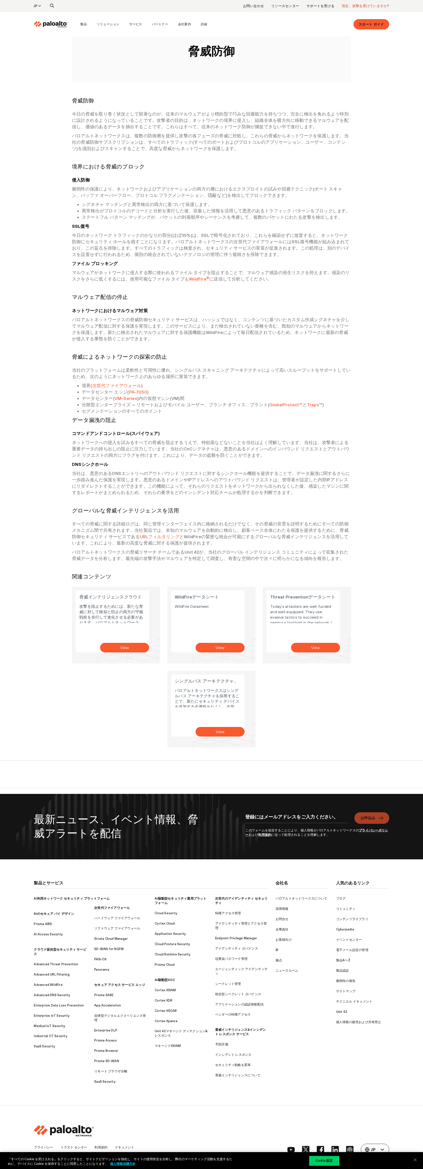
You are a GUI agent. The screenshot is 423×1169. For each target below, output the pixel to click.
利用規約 (264, 835)
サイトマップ (345, 991)
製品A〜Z (343, 960)
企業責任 (282, 929)
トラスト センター (74, 1147)
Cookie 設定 (324, 1160)
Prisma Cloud (165, 964)
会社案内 (184, 24)
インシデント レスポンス (233, 1054)
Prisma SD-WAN (106, 1061)
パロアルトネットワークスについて (301, 898)
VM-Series (126, 398)
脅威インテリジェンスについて (237, 1075)
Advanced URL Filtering (51, 974)
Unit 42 (341, 1012)
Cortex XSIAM (165, 990)
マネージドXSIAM (168, 1046)
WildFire (199, 278)
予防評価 (221, 1044)
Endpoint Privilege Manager (236, 938)
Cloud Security (166, 913)
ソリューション (108, 24)
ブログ (341, 898)
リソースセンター (285, 6)
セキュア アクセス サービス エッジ (119, 985)
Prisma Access (105, 1040)
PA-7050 (138, 391)
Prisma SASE (103, 995)
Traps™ (314, 404)
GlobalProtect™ (285, 404)
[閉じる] (415, 1160)
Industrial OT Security (50, 1036)
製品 (83, 24)
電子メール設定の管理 (352, 950)
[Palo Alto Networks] (51, 24)
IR (277, 950)
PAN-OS (100, 959)
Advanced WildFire (48, 985)
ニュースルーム (287, 970)
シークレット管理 (228, 984)
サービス (135, 24)
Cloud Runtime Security (172, 954)
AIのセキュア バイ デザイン (54, 913)
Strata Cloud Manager (111, 938)
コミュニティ (345, 909)
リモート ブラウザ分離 (110, 1071)
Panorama (101, 969)
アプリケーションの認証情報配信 (239, 1004)
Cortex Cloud (165, 923)
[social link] (291, 1149)
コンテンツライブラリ (352, 919)
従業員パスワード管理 (231, 959)
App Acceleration (107, 1005)
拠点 (279, 960)
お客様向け (284, 939)
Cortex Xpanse (166, 1021)
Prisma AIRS (43, 924)
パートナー (160, 24)
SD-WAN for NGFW (109, 949)
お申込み (368, 818)
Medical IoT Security (49, 1026)
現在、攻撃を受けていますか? (365, 6)
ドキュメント (124, 1147)
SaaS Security (44, 1046)
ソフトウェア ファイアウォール (117, 928)
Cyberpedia (345, 929)
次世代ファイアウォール (116, 385)
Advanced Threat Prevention (56, 964)
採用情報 (282, 909)
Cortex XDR (163, 1000)
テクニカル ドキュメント (354, 1001)
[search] (52, 6)
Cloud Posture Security (172, 944)
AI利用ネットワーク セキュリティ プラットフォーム (72, 898)
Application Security (170, 934)
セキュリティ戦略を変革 (233, 1065)
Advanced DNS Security (52, 995)
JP (35, 6)
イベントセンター (349, 939)
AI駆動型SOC (165, 980)
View (124, 647)
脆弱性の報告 (345, 981)
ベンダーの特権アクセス (233, 1014)
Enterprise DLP (105, 1030)
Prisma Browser (106, 1051)
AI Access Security (48, 934)
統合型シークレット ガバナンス (238, 994)
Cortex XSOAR (166, 1011)
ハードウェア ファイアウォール (117, 918)
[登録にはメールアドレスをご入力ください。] (296, 819)
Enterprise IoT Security (52, 1015)
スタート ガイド (371, 24)
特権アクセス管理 (228, 913)
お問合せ (282, 919)
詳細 (204, 24)
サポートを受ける (320, 6)
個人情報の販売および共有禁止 (358, 1022)
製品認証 (342, 970)
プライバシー (43, 1147)
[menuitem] (54, 24)
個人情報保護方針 (123, 1164)
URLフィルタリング (159, 536)
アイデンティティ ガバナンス (236, 948)
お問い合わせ (253, 6)
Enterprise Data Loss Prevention (59, 1005)
